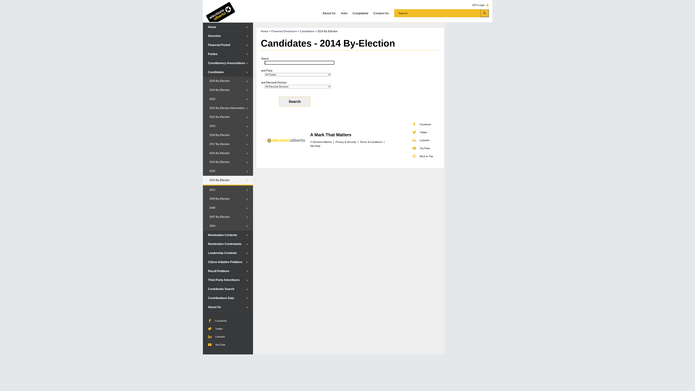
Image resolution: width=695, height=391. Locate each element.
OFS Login (478, 5)
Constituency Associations (226, 63)
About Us (214, 307)
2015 (212, 171)
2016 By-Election (219, 153)
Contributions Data (221, 298)
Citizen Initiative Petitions (225, 262)
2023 (212, 99)
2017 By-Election (219, 144)
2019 (212, 126)
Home (212, 27)
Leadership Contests (222, 253)
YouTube (220, 344)
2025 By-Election (219, 80)
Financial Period (219, 45)
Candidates (216, 72)
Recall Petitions (218, 271)
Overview (214, 35)
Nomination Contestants (224, 243)
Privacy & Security (346, 141)
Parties (213, 54)
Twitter (219, 328)
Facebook (221, 320)
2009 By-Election (219, 198)
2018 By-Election (219, 135)
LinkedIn (220, 336)
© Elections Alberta (321, 141)
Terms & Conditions (371, 141)
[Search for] (441, 13)
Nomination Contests (222, 235)
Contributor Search (221, 289)
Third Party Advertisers (224, 279)
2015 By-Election (219, 162)
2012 (212, 189)
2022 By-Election (219, 116)
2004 (212, 225)
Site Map (315, 145)
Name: (265, 58)
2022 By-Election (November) (227, 108)
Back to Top (426, 156)
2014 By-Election (219, 180)
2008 (212, 207)
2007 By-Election (219, 216)
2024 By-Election (219, 90)
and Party (267, 70)
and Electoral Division (274, 82)
